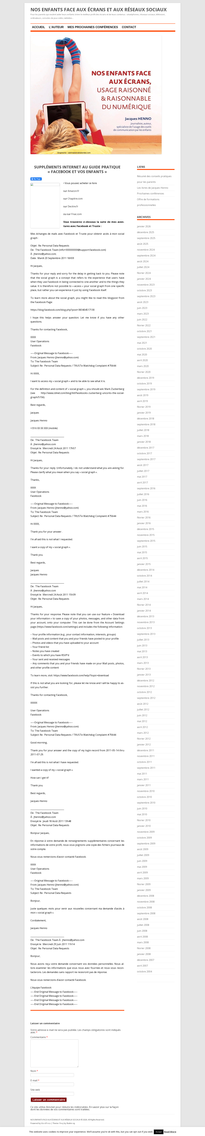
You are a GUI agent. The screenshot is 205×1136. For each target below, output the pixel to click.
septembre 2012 (146, 698)
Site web (35, 1089)
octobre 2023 (144, 290)
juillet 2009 (143, 855)
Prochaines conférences (150, 193)
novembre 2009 (146, 831)
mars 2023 (143, 313)
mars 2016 (143, 511)
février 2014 (144, 604)
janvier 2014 (144, 610)
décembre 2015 (145, 529)
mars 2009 (143, 878)
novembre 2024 (146, 249)
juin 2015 (142, 546)
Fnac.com (76, 214)
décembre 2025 (145, 232)
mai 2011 (142, 773)
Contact (129, 27)
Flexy (61, 1123)
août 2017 (142, 465)
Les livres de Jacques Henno (152, 187)
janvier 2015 (144, 564)
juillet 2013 (143, 639)
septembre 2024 (146, 255)
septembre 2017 (146, 459)
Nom (34, 1071)
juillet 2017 (143, 471)
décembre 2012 (145, 680)
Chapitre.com (75, 198)
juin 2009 (142, 861)
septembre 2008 (146, 913)
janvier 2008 (144, 954)
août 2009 (142, 849)
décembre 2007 (145, 960)
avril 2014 (142, 593)
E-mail (34, 1080)
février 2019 (144, 406)
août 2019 (142, 395)
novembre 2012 (146, 686)
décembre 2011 (145, 750)
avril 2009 (142, 872)
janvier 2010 (144, 826)
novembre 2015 (146, 535)
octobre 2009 (144, 837)
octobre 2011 (144, 762)
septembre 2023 (146, 296)
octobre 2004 (144, 971)
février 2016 (144, 517)
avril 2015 (142, 558)
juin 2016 (142, 500)
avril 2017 (142, 482)
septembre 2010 (146, 802)
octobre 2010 (144, 797)
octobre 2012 (144, 692)
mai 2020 (142, 354)
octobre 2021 (144, 331)
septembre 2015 (146, 540)
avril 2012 (142, 727)
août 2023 (142, 302)
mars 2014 (143, 599)
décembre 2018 (145, 418)
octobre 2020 (144, 348)
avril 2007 (142, 965)
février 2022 (144, 325)
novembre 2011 (146, 756)
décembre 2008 (145, 895)
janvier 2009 (144, 890)
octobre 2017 (144, 453)
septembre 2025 (146, 238)
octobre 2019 (144, 383)
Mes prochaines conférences (93, 27)
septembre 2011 (146, 767)
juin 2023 (142, 308)
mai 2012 (142, 721)
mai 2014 (142, 587)
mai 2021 (142, 342)
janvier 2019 (144, 412)
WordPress (46, 1123)
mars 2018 (143, 436)
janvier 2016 (144, 523)
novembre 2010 (146, 791)
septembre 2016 (146, 488)
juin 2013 (142, 645)
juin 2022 (142, 319)
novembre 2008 (146, 901)
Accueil (38, 27)
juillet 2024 (143, 267)
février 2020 (144, 372)
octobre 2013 (144, 628)
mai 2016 (142, 505)
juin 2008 (142, 930)
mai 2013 (142, 651)
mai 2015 (142, 552)
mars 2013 (143, 663)
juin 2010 (142, 808)
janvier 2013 (144, 674)
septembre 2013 (146, 634)
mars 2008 (143, 942)
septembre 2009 (146, 843)
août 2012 (142, 703)
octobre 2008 (144, 907)
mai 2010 (142, 814)
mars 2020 (143, 366)
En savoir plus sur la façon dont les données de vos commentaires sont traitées (74, 1108)
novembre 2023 (146, 284)
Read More (170, 1132)
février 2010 (144, 820)
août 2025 (142, 243)
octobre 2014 (144, 575)
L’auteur (56, 27)
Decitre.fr (73, 206)
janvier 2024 (144, 278)
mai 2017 (142, 476)
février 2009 (144, 884)
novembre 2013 (146, 622)
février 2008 (144, 948)
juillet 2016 (143, 494)
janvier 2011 (144, 785)
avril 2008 (142, 936)
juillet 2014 (143, 581)
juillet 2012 (143, 709)
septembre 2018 (146, 424)
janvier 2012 (144, 744)
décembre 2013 (145, 616)
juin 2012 (142, 715)
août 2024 (142, 261)
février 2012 (144, 738)
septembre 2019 (146, 389)
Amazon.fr (73, 191)
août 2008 (142, 919)
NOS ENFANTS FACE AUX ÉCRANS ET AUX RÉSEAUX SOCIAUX (98, 10)
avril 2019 (142, 401)
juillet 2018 (143, 430)
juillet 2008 (143, 925)
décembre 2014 (145, 569)
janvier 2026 (144, 226)
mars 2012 (143, 732)
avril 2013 (142, 657)
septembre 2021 (146, 337)
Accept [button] (159, 1131)
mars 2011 (143, 779)
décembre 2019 (145, 377)
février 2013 (144, 668)
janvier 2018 (144, 441)
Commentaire (39, 1037)
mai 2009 (142, 866)
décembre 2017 (145, 447)
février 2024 (144, 273)
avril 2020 (142, 360)
